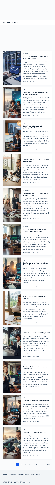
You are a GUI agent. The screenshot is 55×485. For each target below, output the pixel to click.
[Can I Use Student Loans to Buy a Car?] (12, 343)
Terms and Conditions (23, 474)
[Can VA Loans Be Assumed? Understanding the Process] (12, 136)
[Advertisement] (27, 10)
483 (37, 464)
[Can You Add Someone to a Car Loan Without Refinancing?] (12, 102)
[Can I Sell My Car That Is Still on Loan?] (12, 410)
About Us (5, 474)
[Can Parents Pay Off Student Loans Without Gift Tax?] (12, 205)
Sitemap (33, 474)
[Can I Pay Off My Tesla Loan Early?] (12, 443)
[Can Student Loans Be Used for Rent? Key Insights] (12, 170)
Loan (24, 89)
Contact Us (39, 474)
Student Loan (26, 53)
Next (48, 464)
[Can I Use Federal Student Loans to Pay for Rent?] (12, 377)
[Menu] (51, 22)
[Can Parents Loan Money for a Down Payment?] (12, 273)
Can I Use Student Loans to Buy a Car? (36, 333)
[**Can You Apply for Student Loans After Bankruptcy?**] (12, 68)
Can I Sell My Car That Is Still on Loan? (36, 400)
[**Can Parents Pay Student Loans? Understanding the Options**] (12, 239)
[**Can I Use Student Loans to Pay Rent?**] (12, 308)
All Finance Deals (10, 23)
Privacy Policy (12, 474)
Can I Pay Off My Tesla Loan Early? (35, 432)
